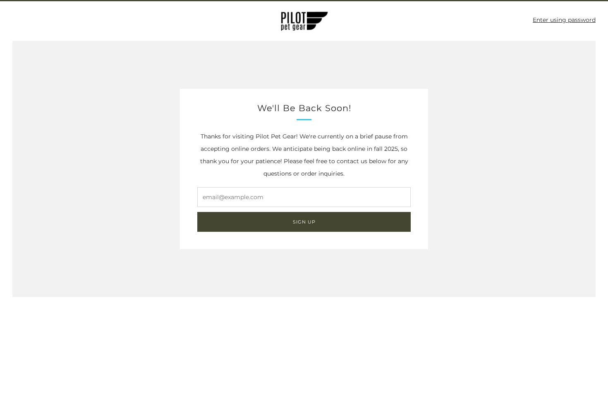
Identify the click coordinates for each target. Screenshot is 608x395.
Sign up (304, 222)
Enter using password (564, 20)
